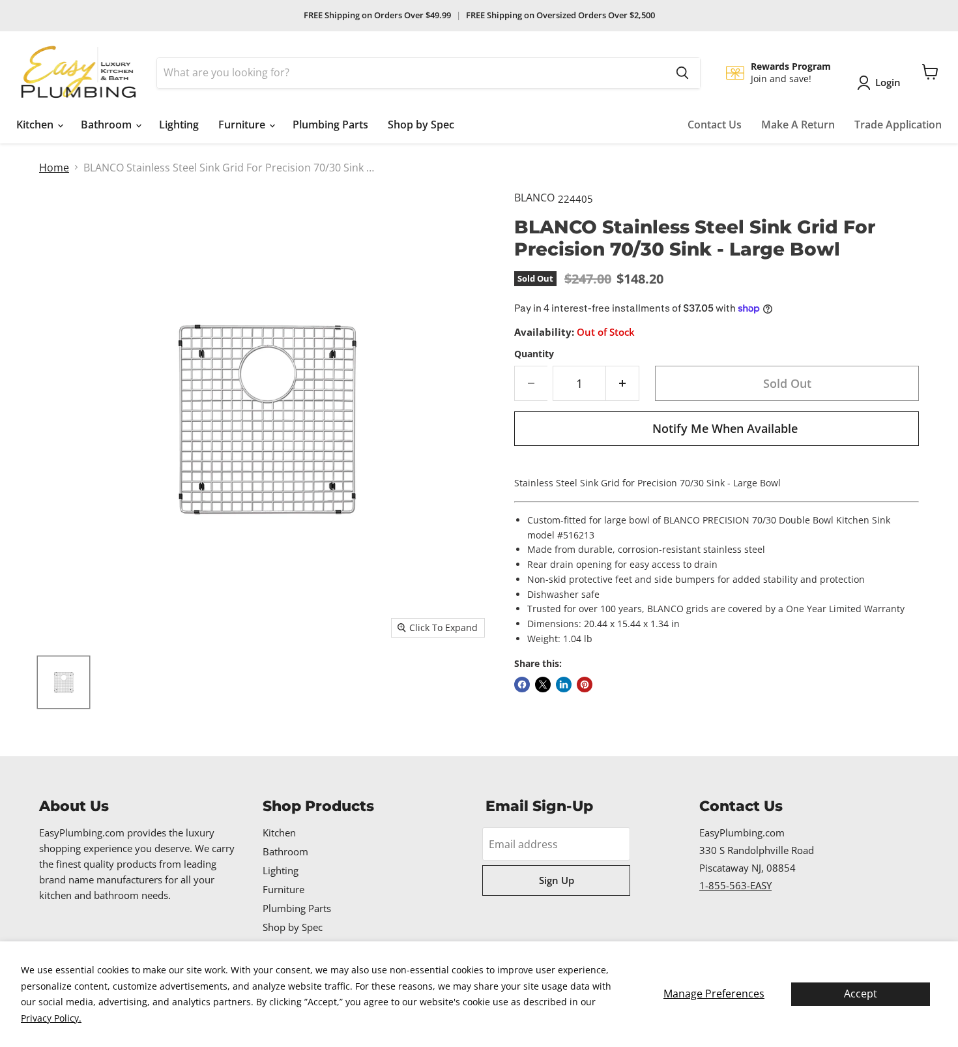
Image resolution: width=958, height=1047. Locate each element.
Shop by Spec (421, 124)
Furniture (243, 124)
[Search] (682, 73)
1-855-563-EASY (735, 885)
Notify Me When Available (725, 428)
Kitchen (36, 124)
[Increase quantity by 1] (622, 384)
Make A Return (798, 124)
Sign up (556, 880)
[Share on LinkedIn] (564, 684)
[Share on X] (543, 684)
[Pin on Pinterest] (584, 684)
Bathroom (107, 124)
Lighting (179, 124)
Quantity (534, 354)
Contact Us (715, 124)
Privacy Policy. (51, 1018)
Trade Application (898, 124)
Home (54, 167)
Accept (860, 993)
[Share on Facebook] (522, 684)
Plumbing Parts (330, 124)
